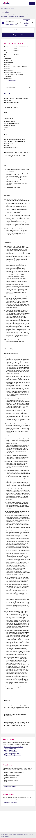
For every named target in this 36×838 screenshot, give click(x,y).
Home (2, 8)
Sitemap (6, 834)
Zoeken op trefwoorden (10, 748)
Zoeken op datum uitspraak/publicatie (13, 747)
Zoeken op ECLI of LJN (10, 750)
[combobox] (18, 87)
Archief (2, 836)
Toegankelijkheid (20, 834)
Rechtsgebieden (8, 62)
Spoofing (26, 834)
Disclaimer (7, 836)
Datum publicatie (7, 55)
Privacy (10, 834)
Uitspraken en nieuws (9, 8)
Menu (31, 3)
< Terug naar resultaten (18, 35)
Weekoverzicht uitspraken (10, 802)
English (2, 834)
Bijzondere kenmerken (7, 67)
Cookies (14, 834)
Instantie (6, 46)
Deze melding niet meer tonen (26, 23)
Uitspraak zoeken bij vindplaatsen (12, 755)
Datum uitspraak (6, 51)
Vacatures (31, 834)
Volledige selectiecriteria (10, 786)
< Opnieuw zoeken (18, 30)
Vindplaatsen (7, 76)
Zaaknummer (7, 58)
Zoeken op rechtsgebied (10, 751)
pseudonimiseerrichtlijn (11, 24)
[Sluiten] (33, 23)
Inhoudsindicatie (8, 70)
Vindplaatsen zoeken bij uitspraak (12, 753)
